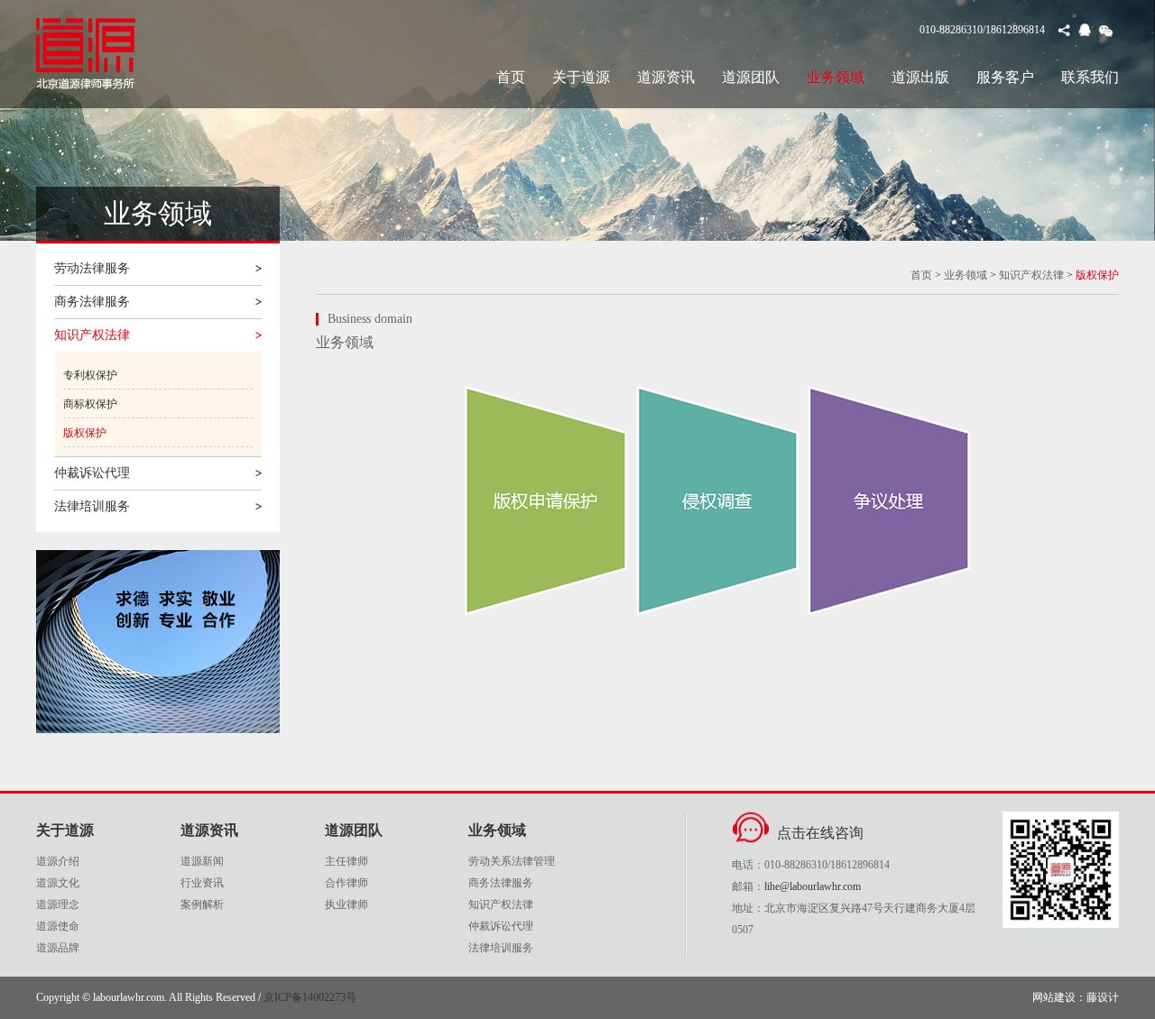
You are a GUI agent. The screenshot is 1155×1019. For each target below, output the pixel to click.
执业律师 (346, 904)
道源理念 (57, 904)
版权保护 (84, 433)
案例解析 (202, 904)
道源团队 (751, 77)
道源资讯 (666, 77)
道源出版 (920, 77)
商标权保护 (90, 404)
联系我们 (1090, 77)
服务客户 (1005, 77)
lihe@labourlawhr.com (812, 886)
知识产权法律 (92, 335)
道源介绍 (57, 861)
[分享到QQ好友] (1085, 30)
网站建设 (1054, 997)
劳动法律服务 (92, 268)
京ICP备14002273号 (309, 997)
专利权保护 (90, 375)
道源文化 (57, 883)
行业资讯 (202, 883)
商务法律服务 (92, 301)
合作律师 (346, 883)
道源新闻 (202, 861)
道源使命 (57, 926)
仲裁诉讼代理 (92, 473)
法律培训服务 (92, 506)
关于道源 (581, 77)
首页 (510, 77)
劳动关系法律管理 (511, 861)
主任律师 (346, 861)
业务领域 (835, 77)
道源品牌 (57, 947)
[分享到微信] (1105, 30)
